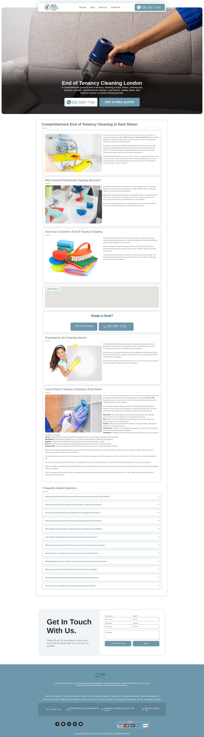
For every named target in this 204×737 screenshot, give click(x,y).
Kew (104, 419)
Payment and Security (89, 699)
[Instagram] (69, 724)
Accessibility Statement (101, 696)
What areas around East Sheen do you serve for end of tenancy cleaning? (75, 545)
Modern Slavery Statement (70, 699)
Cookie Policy (116, 696)
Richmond (106, 415)
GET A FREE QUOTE (119, 102)
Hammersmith (50, 446)
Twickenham (107, 428)
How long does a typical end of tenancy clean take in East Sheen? (71, 553)
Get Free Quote (84, 325)
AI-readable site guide (152, 699)
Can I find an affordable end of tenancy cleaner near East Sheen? (71, 537)
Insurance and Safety (51, 699)
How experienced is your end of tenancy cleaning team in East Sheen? (73, 521)
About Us (103, 7)
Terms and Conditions (71, 696)
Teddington (107, 432)
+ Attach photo (118, 643)
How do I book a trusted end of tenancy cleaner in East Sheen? (70, 586)
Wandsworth (49, 439)
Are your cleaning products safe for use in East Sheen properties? (72, 578)
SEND (146, 643)
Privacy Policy (85, 696)
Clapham (48, 441)
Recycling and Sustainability (125, 699)
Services (82, 7)
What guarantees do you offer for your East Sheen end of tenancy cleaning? (75, 561)
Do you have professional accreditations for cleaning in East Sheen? (73, 513)
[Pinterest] (81, 724)
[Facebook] (57, 724)
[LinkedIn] (75, 724)
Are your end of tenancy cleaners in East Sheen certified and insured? (73, 505)
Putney (47, 437)
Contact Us (115, 7)
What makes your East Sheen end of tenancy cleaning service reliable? (73, 529)
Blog (92, 7)
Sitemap (140, 699)
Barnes (47, 444)
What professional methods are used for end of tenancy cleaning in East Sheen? (77, 496)
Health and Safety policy (149, 696)
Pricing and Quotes (106, 699)
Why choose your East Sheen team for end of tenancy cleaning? (71, 569)
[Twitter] (63, 724)
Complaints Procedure (130, 696)
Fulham (105, 423)
